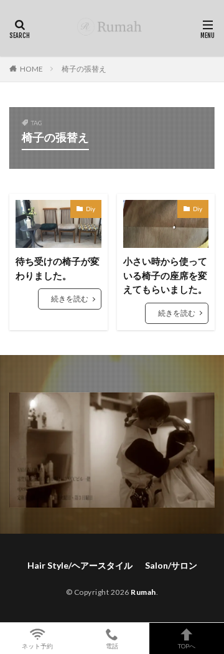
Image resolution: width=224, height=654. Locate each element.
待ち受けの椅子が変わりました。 (58, 268)
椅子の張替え (84, 68)
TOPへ (186, 645)
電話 (112, 645)
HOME (31, 68)
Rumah (143, 592)
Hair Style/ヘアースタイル (80, 565)
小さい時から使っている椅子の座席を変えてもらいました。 (165, 275)
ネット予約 (37, 645)
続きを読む (69, 298)
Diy (90, 208)
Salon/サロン (171, 565)
